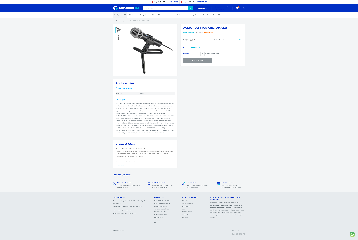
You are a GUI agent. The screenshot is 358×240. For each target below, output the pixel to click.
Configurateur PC (120, 15)
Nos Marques (158, 217)
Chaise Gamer (187, 212)
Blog (155, 223)
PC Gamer (132, 15)
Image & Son (194, 15)
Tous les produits (123, 21)
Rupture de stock (198, 60)
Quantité (186, 54)
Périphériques (182, 15)
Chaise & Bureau (218, 15)
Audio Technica (188, 32)
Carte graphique (187, 203)
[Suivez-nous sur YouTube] (240, 234)
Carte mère (186, 206)
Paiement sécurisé (160, 214)
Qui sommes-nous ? (161, 206)
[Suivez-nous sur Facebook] (233, 234)
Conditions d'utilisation (162, 209)
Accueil (115, 21)
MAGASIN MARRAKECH (162, 203)
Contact (157, 220)
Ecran (184, 209)
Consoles (206, 15)
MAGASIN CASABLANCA (162, 201)
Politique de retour (160, 212)
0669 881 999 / (201, 9)
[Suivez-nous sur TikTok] (244, 234)
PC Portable (156, 15)
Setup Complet (145, 15)
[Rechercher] (190, 8)
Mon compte (219, 9)
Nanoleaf (185, 217)
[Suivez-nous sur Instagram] (236, 234)
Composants (168, 15)
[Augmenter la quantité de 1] (202, 54)
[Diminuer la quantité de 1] (193, 54)
